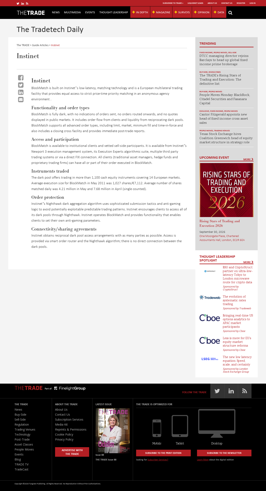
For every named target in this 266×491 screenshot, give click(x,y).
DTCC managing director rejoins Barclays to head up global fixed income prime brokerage (224, 60)
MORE (247, 159)
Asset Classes (24, 444)
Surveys (184, 12)
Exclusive (204, 111)
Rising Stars (215, 72)
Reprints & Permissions (70, 429)
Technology (22, 434)
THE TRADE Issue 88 (106, 459)
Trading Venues (222, 130)
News (56, 12)
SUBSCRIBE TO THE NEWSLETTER (224, 452)
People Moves (220, 52)
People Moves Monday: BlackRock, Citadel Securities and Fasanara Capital (225, 99)
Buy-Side (204, 72)
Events (90, 12)
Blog (18, 459)
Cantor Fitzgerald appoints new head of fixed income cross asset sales (224, 118)
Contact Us (226, 3)
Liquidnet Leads (195, 3)
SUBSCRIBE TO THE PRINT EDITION (163, 452)
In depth (142, 12)
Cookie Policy (64, 434)
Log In (253, 3)
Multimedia (72, 12)
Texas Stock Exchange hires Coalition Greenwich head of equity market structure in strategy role (226, 138)
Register (241, 3)
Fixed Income (206, 52)
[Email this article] (20, 99)
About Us (212, 3)
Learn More (203, 459)
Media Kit (61, 424)
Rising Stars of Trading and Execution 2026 (220, 223)
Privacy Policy (64, 439)
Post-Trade (22, 439)
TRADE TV (21, 464)
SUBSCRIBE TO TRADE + (173, 3)
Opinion (203, 12)
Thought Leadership (113, 12)
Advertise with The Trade (72, 452)
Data (221, 12)
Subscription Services (69, 419)
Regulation (22, 424)
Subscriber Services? (158, 459)
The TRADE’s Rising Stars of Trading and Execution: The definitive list (220, 79)
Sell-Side (232, 52)
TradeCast (21, 469)
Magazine (163, 12)
